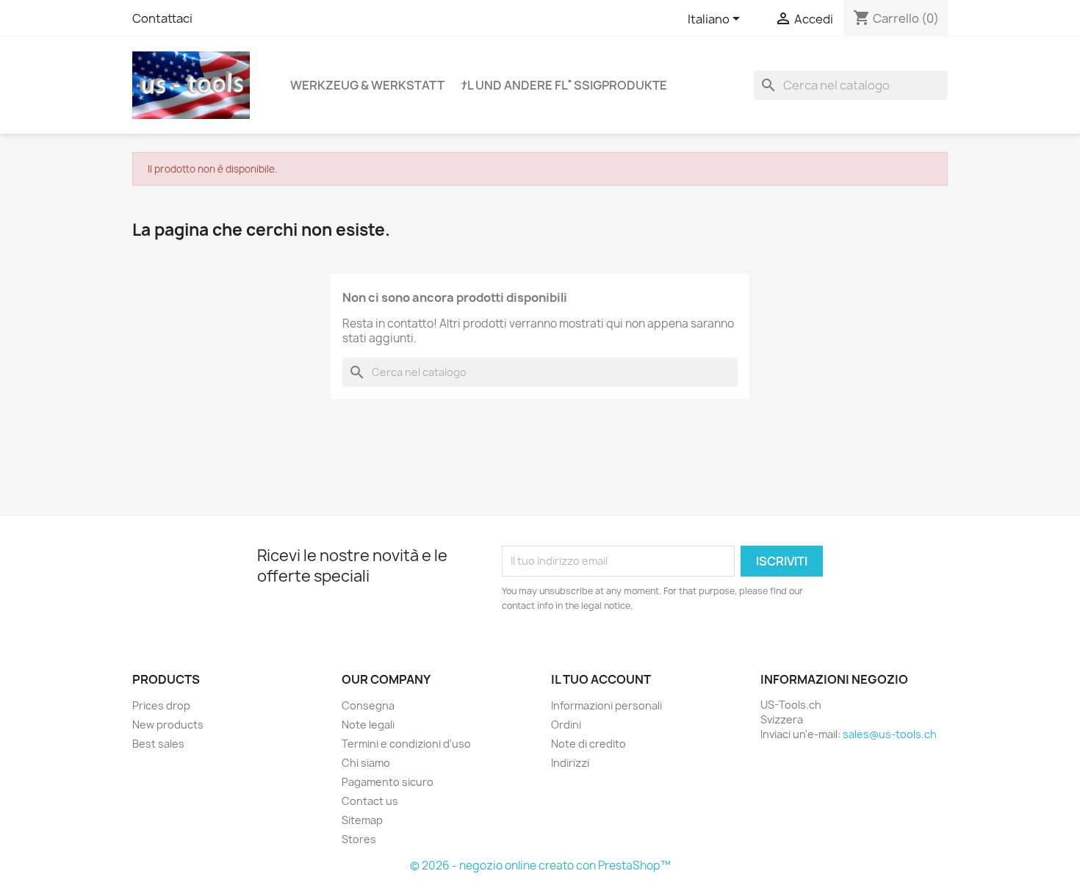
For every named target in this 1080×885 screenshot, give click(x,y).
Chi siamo (366, 763)
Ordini (566, 725)
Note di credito (588, 744)
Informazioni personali (606, 705)
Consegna (368, 705)
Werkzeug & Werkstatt (367, 85)
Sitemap (362, 820)
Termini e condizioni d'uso (406, 744)
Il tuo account (601, 679)
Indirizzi (570, 763)
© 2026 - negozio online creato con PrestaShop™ (540, 865)
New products (168, 725)
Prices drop (161, 705)
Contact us (370, 801)
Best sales (158, 744)
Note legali (368, 725)
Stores (359, 839)
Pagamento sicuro (387, 782)
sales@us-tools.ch (890, 734)
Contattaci (162, 18)
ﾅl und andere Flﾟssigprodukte (564, 85)
